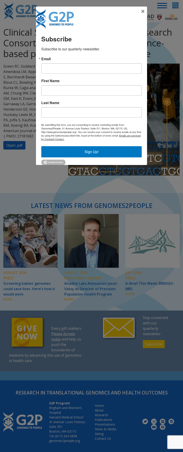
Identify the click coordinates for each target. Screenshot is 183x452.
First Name (50, 81)
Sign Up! (91, 151)
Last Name (50, 103)
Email (46, 59)
